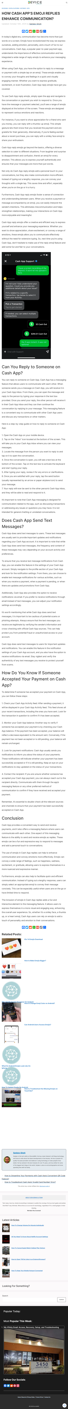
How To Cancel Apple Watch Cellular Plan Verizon (28, 1248)
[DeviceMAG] (34, 2)
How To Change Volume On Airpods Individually (27, 1225)
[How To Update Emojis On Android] (34, 1076)
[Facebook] (23, 31)
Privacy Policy (31, 1397)
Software (23, 8)
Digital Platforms (14, 8)
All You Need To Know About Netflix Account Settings (29, 1237)
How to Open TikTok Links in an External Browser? (28, 1259)
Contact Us (47, 1397)
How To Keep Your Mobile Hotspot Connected (27, 1271)
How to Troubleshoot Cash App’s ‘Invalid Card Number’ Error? (30, 1182)
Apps (28, 8)
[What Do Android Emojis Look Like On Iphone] (34, 1055)
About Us (24, 1397)
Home (19, 1397)
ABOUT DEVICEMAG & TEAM (34, 1197)
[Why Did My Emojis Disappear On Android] (34, 991)
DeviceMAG (5, 8)
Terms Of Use (39, 1397)
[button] (66, 2)
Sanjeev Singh (19, 1153)
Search (5, 1296)
